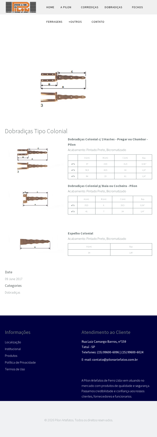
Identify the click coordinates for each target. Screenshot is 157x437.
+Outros (75, 22)
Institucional (13, 349)
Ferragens (54, 22)
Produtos (11, 356)
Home (50, 7)
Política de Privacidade (20, 362)
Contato (98, 22)
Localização (13, 342)
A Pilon (66, 7)
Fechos (137, 7)
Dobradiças (113, 7)
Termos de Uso (15, 369)
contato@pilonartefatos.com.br (115, 359)
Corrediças (90, 7)
